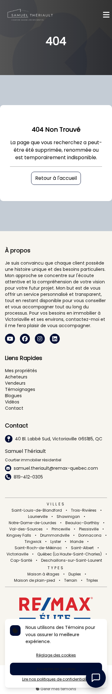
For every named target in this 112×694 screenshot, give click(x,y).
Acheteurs (16, 377)
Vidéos (12, 402)
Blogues (13, 396)
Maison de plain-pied (34, 580)
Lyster (55, 541)
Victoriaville (17, 554)
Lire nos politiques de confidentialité (56, 679)
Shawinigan (68, 516)
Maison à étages (43, 574)
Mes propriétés (21, 370)
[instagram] (40, 339)
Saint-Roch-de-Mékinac (38, 547)
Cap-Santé (21, 560)
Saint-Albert (82, 547)
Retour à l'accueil (56, 178)
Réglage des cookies (56, 655)
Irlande (76, 541)
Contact (14, 408)
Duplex (74, 574)
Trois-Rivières (83, 510)
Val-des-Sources (26, 529)
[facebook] (25, 339)
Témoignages (20, 389)
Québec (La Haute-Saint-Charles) (69, 554)
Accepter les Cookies (56, 668)
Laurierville (38, 516)
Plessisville (89, 529)
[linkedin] (55, 339)
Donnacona (89, 535)
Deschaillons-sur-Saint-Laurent (71, 560)
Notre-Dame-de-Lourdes (32, 522)
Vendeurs (15, 383)
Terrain (70, 580)
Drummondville (54, 535)
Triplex (92, 580)
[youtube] (10, 339)
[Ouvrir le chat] (96, 678)
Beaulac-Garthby (82, 522)
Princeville (61, 529)
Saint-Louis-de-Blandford (37, 510)
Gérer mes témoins (58, 688)
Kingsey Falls (19, 535)
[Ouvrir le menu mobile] (106, 15)
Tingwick (33, 541)
